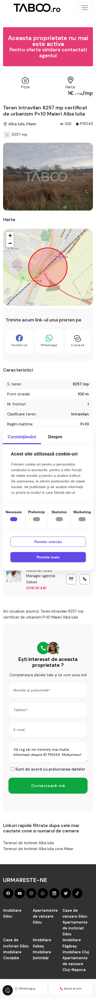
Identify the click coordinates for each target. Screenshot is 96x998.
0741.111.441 (36, 588)
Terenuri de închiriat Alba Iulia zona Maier (38, 849)
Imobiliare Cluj (75, 952)
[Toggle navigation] (85, 8)
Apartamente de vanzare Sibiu (45, 916)
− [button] (10, 243)
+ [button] (10, 235)
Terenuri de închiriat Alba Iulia (28, 843)
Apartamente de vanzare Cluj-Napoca (75, 964)
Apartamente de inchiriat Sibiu (75, 928)
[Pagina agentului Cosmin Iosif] (13, 574)
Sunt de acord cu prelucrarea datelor (49, 769)
